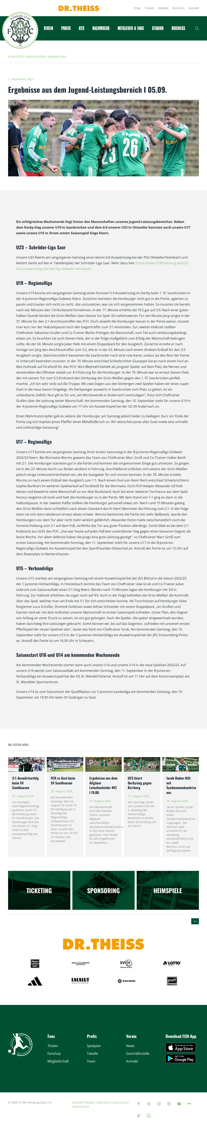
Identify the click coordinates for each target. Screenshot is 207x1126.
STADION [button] (158, 28)
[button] (197, 28)
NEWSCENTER (35, 57)
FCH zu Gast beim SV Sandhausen (63, 780)
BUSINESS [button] (178, 28)
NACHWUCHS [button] (101, 28)
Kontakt (194, 8)
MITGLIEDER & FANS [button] (131, 28)
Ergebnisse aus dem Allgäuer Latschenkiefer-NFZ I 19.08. (103, 785)
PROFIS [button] (66, 28)
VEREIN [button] (48, 28)
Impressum (120, 1102)
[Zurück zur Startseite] (20, 30)
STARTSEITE (16, 57)
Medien (163, 8)
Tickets (149, 8)
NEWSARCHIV (56, 57)
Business (178, 8)
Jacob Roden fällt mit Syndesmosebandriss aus (181, 785)
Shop (137, 8)
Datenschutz (80, 1106)
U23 (81, 28)
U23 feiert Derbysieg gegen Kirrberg (140, 783)
